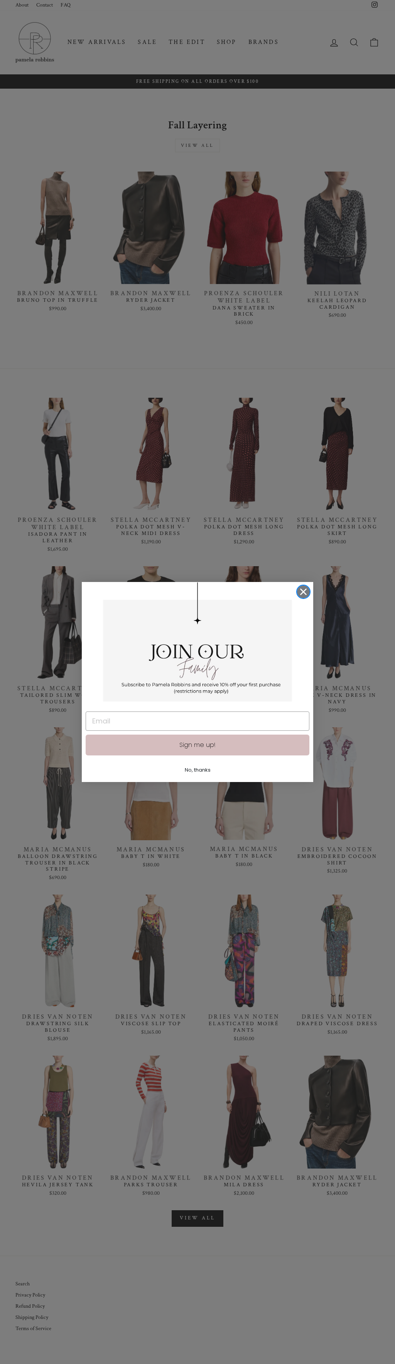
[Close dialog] (303, 592)
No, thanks (198, 770)
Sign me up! (197, 744)
